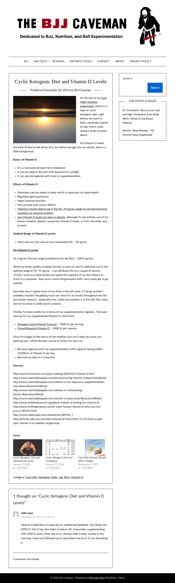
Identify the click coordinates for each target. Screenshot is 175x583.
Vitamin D (77, 477)
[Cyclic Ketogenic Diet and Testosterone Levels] (27, 447)
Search (127, 78)
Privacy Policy (140, 61)
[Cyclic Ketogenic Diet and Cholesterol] (60, 447)
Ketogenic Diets (47, 477)
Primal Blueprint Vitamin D (33, 328)
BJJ (26, 61)
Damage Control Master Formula (37, 324)
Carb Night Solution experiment (93, 102)
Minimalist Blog (97, 578)
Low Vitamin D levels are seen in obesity (41, 217)
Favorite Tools (81, 61)
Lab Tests (40, 61)
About (120, 61)
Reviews (58, 61)
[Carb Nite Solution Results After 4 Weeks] (92, 447)
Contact (103, 61)
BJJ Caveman (82, 90)
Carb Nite (31, 477)
